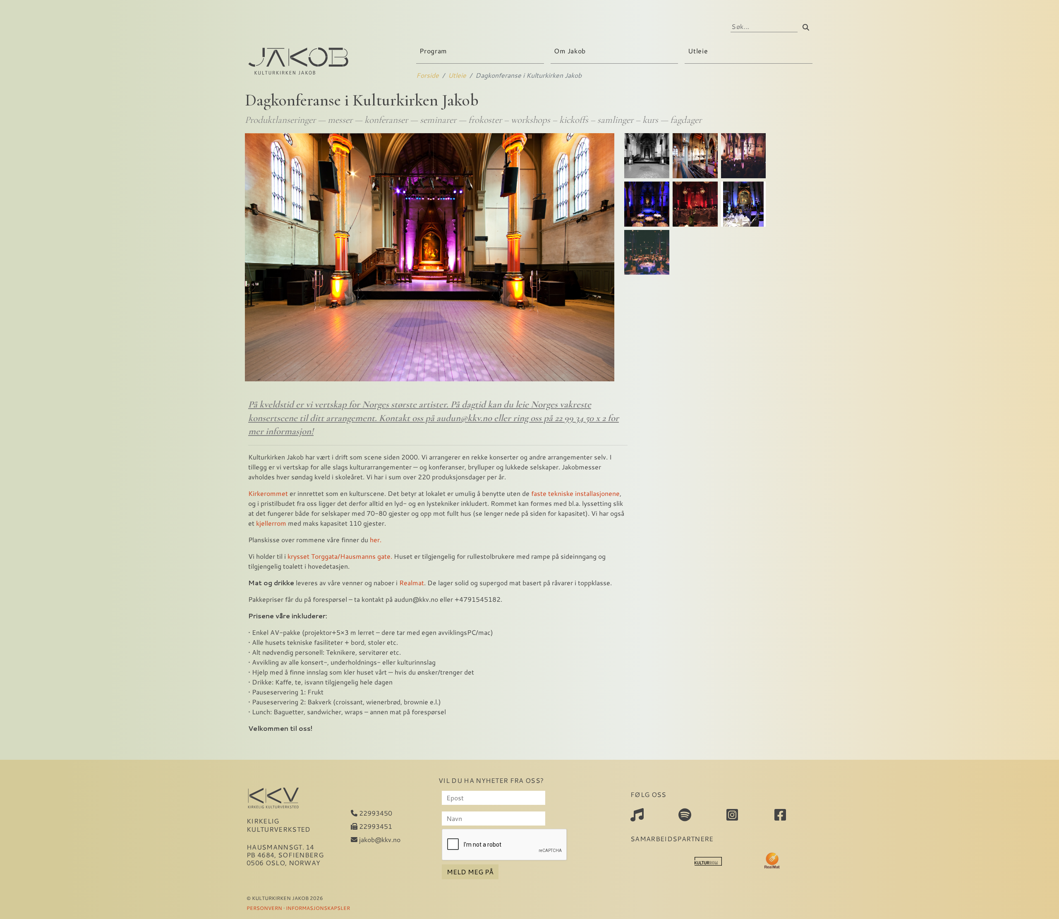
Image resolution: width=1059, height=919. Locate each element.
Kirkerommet (268, 493)
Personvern (264, 908)
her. (374, 539)
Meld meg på (470, 871)
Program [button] (434, 50)
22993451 (374, 826)
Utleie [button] (698, 50)
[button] (646, 155)
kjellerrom (271, 523)
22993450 (374, 813)
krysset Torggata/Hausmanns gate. (340, 556)
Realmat (411, 582)
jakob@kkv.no (378, 839)
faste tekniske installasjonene (575, 493)
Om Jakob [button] (571, 50)
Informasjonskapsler (318, 908)
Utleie (457, 75)
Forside (427, 75)
